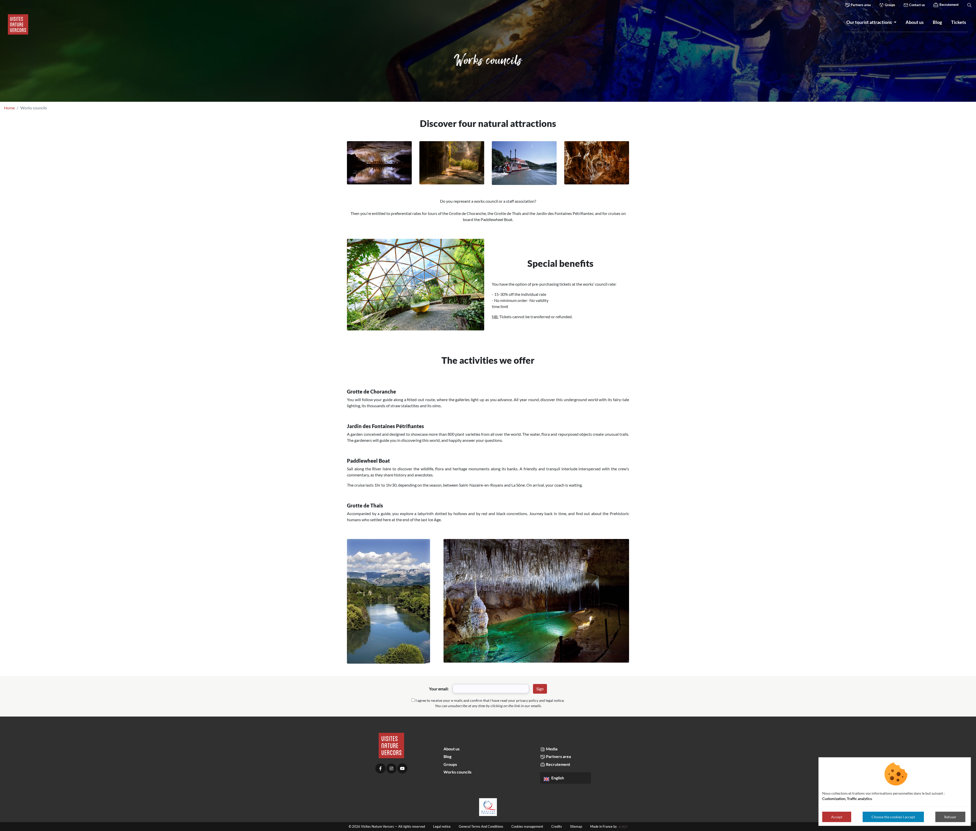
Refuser (950, 817)
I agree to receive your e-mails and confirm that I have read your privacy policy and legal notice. (490, 700)
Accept (836, 817)
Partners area (860, 5)
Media (551, 748)
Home (9, 107)
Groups (889, 5)
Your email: (439, 688)
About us (452, 748)
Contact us (916, 5)
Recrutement (949, 5)
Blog (447, 756)
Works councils (457, 771)
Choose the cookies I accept (893, 817)
